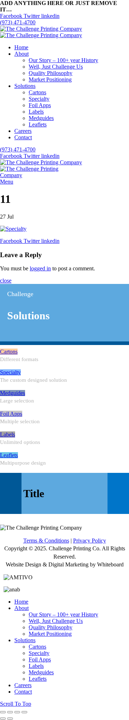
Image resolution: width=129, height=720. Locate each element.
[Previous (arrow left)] (3, 719)
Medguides (12, 393)
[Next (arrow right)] (10, 719)
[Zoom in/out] (24, 712)
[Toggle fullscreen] (17, 712)
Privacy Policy (89, 541)
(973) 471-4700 (17, 22)
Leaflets (9, 455)
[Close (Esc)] (3, 712)
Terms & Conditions (46, 541)
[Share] (10, 712)
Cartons (9, 352)
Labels (7, 434)
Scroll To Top (15, 704)
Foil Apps (11, 414)
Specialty (10, 372)
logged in (40, 268)
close (5, 281)
